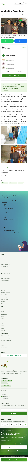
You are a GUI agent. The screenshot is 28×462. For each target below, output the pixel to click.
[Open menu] (25, 3)
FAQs (2, 303)
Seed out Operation (5, 270)
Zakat (2, 268)
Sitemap (2, 345)
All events (3, 276)
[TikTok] (25, 424)
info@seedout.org (6, 396)
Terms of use (3, 349)
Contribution (4, 175)
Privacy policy (4, 347)
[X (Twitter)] (12, 424)
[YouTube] (21, 424)
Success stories (4, 314)
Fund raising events (5, 280)
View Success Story (14, 75)
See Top (20, 71)
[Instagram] (7, 424)
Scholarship (3, 256)
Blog (2, 323)
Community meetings (5, 285)
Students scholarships (5, 264)
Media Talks (3, 330)
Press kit (2, 328)
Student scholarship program (7, 338)
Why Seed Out (4, 294)
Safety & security (4, 299)
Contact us (3, 301)
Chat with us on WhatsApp (15, 355)
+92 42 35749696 (6, 398)
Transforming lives (5, 297)
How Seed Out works (5, 292)
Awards (2, 316)
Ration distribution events (6, 282)
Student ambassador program (7, 335)
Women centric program (6, 340)
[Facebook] (3, 424)
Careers (2, 308)
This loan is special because (8, 167)
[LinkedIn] (16, 424)
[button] (14, 135)
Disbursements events (5, 278)
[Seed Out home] (4, 364)
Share (8, 41)
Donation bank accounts (6, 320)
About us (3, 290)
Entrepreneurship (4, 259)
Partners (2, 318)
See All (8, 71)
